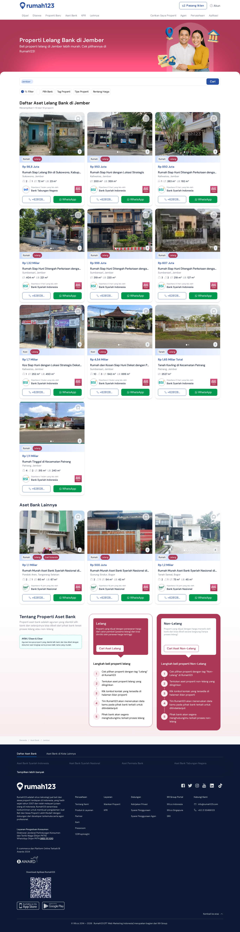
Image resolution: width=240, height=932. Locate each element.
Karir (77, 822)
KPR (106, 810)
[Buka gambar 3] (54, 152)
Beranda (23, 740)
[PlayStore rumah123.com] (53, 906)
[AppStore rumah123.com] (28, 906)
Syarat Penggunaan (140, 810)
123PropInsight (82, 834)
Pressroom (80, 828)
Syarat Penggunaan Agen (143, 816)
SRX (169, 816)
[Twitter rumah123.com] (190, 785)
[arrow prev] (25, 133)
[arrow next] (78, 133)
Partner (78, 816)
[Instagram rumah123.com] (197, 785)
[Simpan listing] (78, 118)
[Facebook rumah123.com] (183, 785)
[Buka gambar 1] (50, 152)
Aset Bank (34, 740)
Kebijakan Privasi (139, 804)
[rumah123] (36, 786)
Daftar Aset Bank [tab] (27, 753)
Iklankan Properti (112, 804)
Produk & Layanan (84, 810)
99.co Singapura (175, 810)
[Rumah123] (37, 5)
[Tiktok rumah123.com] (220, 785)
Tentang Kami (82, 804)
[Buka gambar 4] (190, 152)
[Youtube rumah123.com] (204, 785)
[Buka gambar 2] (52, 152)
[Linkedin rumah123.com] (212, 785)
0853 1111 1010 (46, 838)
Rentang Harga (101, 91)
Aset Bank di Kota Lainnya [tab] (61, 753)
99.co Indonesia (175, 804)
